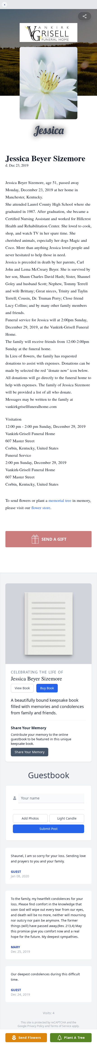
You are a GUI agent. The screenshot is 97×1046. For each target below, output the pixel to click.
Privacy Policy (35, 1026)
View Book (22, 688)
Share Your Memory (29, 752)
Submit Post (48, 829)
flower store (40, 507)
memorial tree (59, 500)
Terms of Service (60, 1026)
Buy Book (47, 688)
